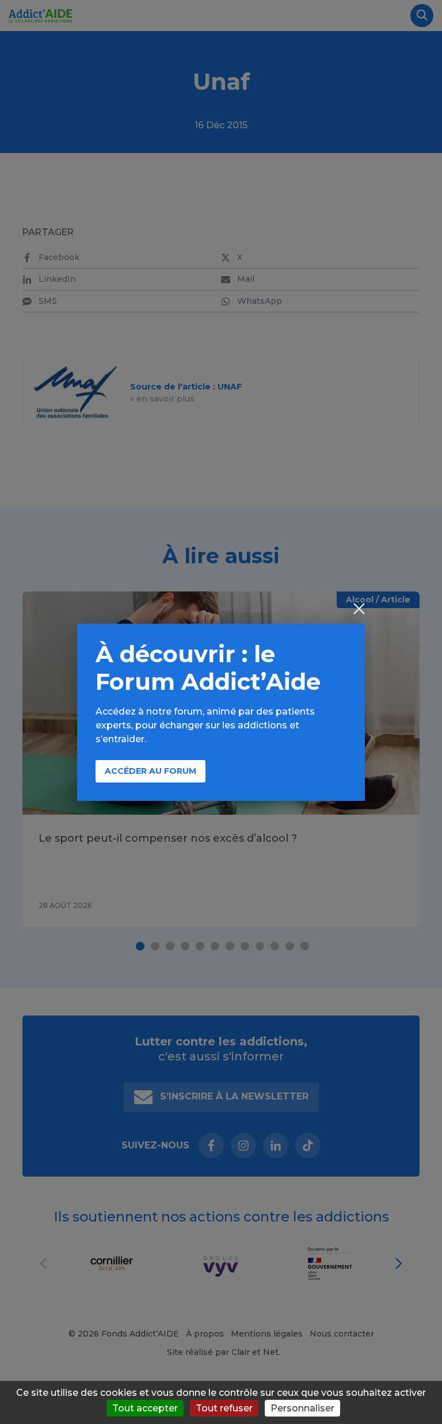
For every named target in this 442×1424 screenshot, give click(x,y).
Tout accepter (145, 1408)
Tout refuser (224, 1408)
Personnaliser (302, 1408)
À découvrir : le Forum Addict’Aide (208, 668)
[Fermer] (359, 610)
